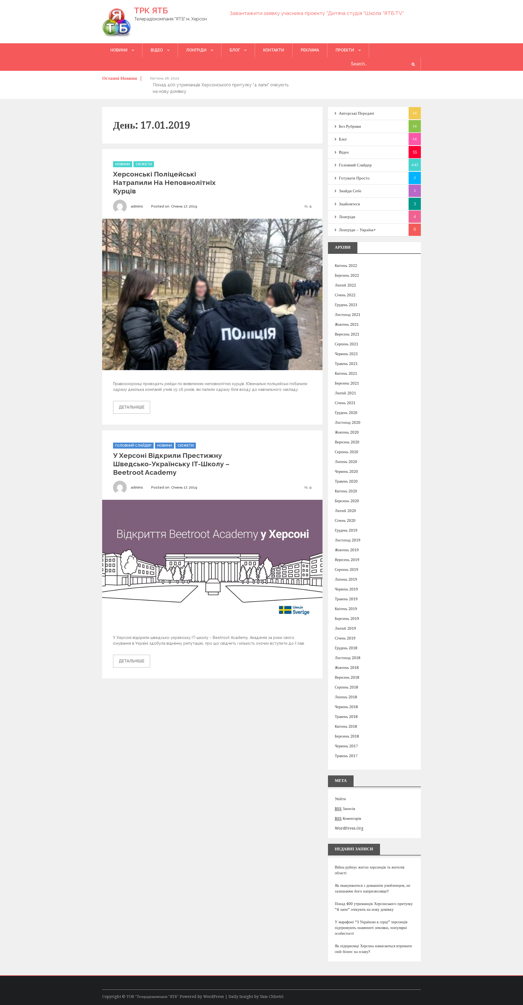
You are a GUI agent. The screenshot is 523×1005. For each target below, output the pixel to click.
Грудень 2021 (346, 305)
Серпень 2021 (346, 344)
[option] (222, 85)
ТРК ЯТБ (151, 10)
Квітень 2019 (346, 609)
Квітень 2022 (346, 265)
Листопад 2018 (347, 658)
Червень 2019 (346, 589)
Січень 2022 (345, 295)
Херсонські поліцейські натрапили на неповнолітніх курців (164, 182)
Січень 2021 (345, 403)
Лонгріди (196, 50)
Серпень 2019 (346, 569)
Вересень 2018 (347, 677)
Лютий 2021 (345, 393)
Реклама (310, 50)
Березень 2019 (347, 618)
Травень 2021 (346, 363)
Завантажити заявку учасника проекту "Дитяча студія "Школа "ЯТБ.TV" (317, 13)
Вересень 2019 (347, 560)
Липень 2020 (346, 461)
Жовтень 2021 (347, 324)
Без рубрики (350, 126)
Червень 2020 (346, 471)
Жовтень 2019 (347, 550)
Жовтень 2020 (347, 432)
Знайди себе (350, 190)
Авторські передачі (356, 113)
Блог (235, 50)
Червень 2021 (346, 354)
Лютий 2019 (345, 628)
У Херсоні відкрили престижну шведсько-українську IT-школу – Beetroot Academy (171, 463)
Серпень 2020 (346, 452)
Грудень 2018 (346, 648)
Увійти (340, 799)
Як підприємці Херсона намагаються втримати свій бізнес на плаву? (373, 949)
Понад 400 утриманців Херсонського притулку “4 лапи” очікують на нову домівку (374, 907)
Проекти (345, 50)
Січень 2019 (345, 638)
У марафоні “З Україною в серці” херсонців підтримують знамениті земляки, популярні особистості (371, 928)
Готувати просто (354, 178)
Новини (118, 50)
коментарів (348, 818)
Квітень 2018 (346, 726)
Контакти (273, 50)
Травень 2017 (346, 756)
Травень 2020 (346, 481)
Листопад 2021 (347, 314)
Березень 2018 (347, 736)
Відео (157, 50)
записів (345, 808)
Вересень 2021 (347, 334)
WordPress (213, 996)
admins (137, 206)
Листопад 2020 (347, 422)
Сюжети (144, 164)
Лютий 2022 (345, 285)
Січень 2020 (345, 520)
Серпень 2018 (346, 687)
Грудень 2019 (346, 530)
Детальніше (131, 407)
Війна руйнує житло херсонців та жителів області (370, 870)
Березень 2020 (347, 501)
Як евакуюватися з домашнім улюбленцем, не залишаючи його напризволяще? (372, 888)
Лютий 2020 (345, 510)
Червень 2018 (346, 707)
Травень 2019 (346, 599)
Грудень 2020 (346, 412)
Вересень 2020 (347, 442)
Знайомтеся (349, 204)
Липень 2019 (346, 579)
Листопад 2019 (347, 540)
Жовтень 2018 (347, 667)
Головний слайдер (133, 445)
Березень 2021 (347, 383)
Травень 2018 (346, 716)
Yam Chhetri (272, 996)
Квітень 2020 (346, 491)
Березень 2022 (347, 275)
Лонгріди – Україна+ (357, 229)
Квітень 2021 (346, 373)
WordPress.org (349, 828)
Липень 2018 (346, 697)
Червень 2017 (346, 746)
